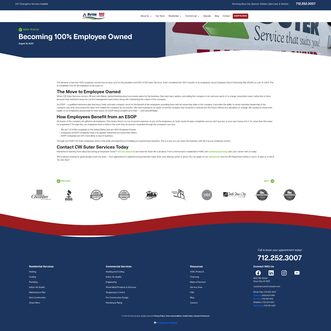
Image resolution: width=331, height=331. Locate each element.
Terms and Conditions (174, 316)
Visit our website (125, 152)
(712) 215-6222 (270, 306)
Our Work (160, 16)
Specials (207, 16)
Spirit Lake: (258, 306)
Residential (174, 16)
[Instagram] (284, 273)
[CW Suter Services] (94, 16)
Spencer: (257, 299)
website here (214, 157)
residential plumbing (217, 152)
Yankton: (257, 296)
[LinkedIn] (271, 273)
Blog (217, 16)
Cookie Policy (188, 316)
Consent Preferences (201, 316)
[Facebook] (258, 273)
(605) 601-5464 (268, 296)
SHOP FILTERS (240, 16)
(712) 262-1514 (267, 299)
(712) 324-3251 (268, 302)
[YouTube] (297, 273)
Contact (226, 16)
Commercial (191, 16)
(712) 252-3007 (270, 292)
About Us (145, 16)
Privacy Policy (159, 316)
